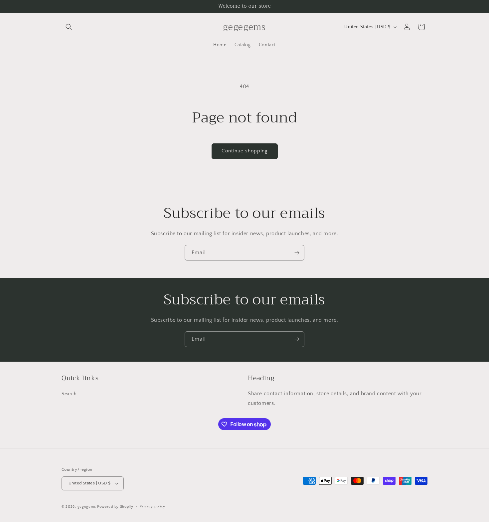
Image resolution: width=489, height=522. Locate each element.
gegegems (87, 507)
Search (69, 394)
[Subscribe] (296, 253)
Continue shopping (245, 151)
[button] (69, 27)
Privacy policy (152, 506)
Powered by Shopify (115, 507)
